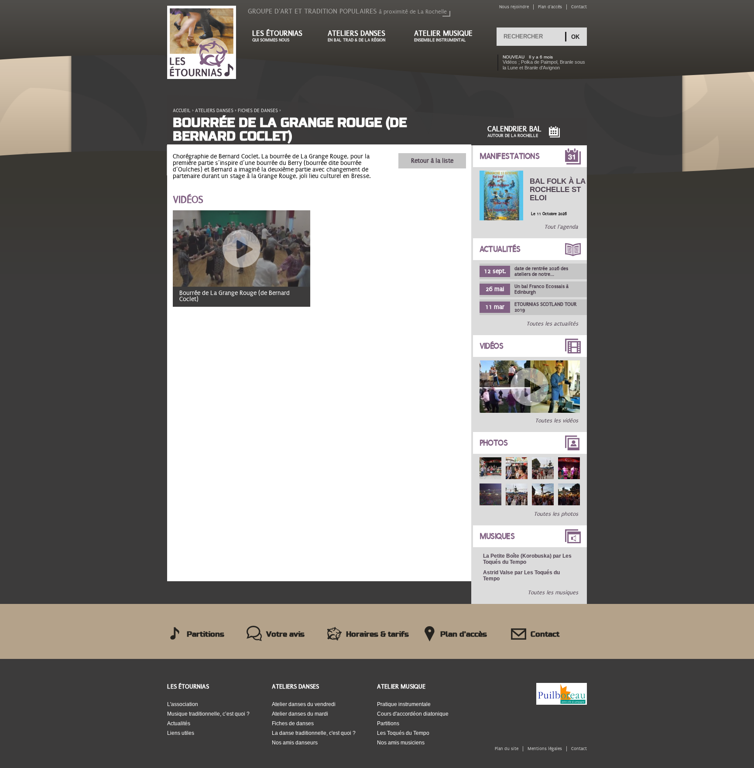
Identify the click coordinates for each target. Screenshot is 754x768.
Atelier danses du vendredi (304, 704)
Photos (494, 443)
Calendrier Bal (514, 131)
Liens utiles (180, 733)
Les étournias (277, 36)
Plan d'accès (550, 6)
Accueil (182, 110)
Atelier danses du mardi (300, 714)
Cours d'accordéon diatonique (413, 714)
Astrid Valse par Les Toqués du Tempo (521, 575)
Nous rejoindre (514, 6)
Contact (579, 6)
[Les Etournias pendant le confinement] (530, 411)
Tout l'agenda (561, 227)
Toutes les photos (556, 514)
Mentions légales (545, 748)
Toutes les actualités (552, 324)
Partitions (205, 634)
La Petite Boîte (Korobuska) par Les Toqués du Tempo (527, 559)
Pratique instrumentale (404, 704)
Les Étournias (188, 686)
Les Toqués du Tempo (403, 733)
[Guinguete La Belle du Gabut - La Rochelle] (490, 468)
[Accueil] (201, 43)
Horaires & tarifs (377, 634)
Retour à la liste (432, 161)
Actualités (500, 249)
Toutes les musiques (553, 593)
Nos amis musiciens (401, 743)
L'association (182, 704)
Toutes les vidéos (556, 421)
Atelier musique (443, 36)
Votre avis (285, 634)
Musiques (497, 536)
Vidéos (492, 346)
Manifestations (510, 156)
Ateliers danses (356, 36)
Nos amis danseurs (295, 743)
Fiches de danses (258, 110)
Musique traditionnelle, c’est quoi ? (208, 714)
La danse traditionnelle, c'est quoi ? (314, 733)
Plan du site (506, 748)
